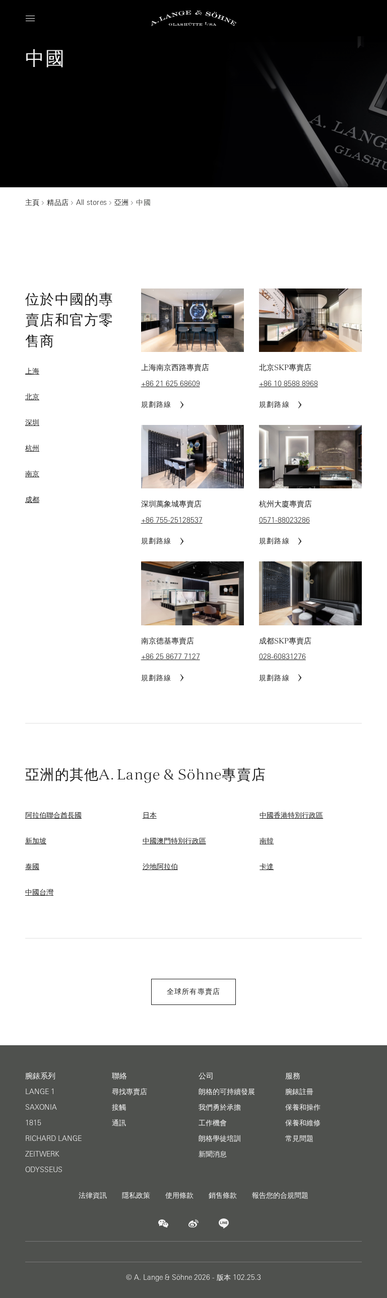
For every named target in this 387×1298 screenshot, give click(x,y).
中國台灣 (39, 892)
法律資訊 (93, 1195)
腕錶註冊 (299, 1092)
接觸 (119, 1107)
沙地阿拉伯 (160, 866)
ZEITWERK (42, 1154)
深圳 (32, 422)
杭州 (32, 448)
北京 (32, 397)
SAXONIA (41, 1107)
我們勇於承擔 (220, 1107)
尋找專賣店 (129, 1092)
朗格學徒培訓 (220, 1138)
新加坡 (35, 841)
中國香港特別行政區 (291, 815)
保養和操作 (302, 1107)
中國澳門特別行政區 (174, 841)
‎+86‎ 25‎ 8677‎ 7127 (170, 657)
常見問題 (299, 1138)
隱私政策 (136, 1195)
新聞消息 (213, 1154)
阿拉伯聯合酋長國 (53, 815)
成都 (32, 499)
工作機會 (213, 1123)
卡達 (267, 866)
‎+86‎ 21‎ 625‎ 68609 (170, 384)
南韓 (267, 841)
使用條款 (179, 1195)
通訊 (119, 1123)
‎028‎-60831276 (282, 657)
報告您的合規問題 (280, 1195)
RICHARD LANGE (53, 1138)
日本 (150, 815)
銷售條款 (223, 1195)
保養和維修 (302, 1123)
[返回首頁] (194, 18)
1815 (33, 1123)
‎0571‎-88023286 (284, 520)
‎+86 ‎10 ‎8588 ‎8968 (288, 384)
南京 (32, 474)
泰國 (32, 866)
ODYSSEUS (43, 1170)
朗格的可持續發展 (227, 1092)
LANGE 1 (40, 1092)
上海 (32, 371)
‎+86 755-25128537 (172, 520)
